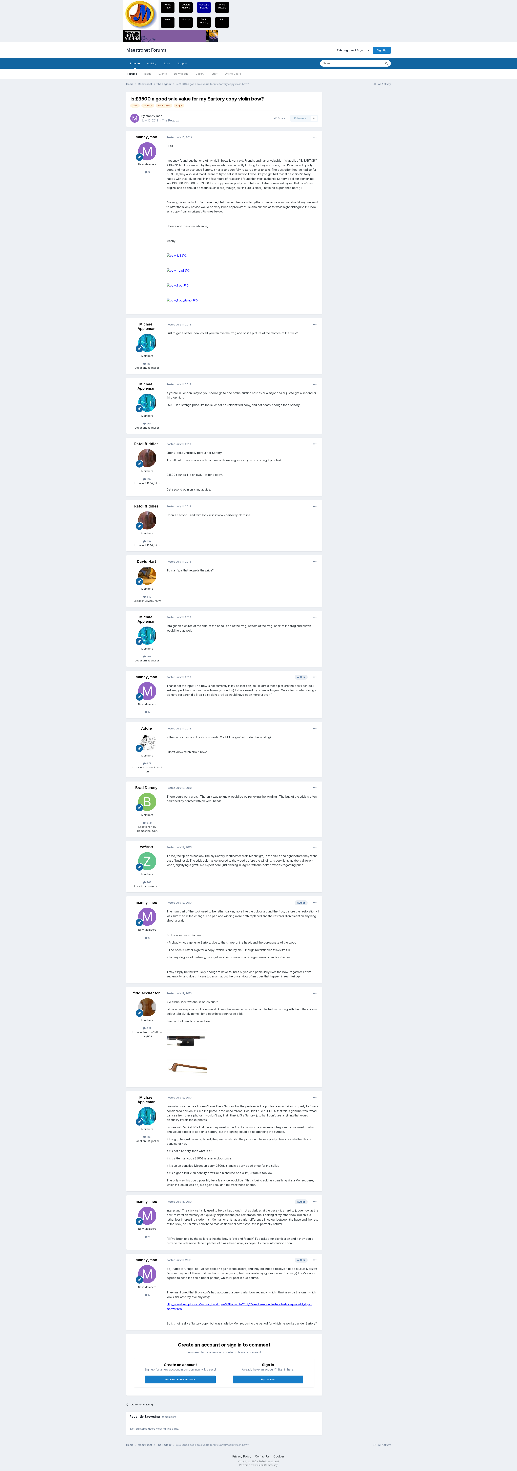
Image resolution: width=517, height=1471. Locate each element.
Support (182, 63)
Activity (151, 63)
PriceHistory (222, 6)
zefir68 (146, 847)
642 (148, 596)
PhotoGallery (204, 21)
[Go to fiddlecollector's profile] (147, 1007)
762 (148, 882)
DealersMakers (186, 6)
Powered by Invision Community (258, 1465)
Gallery (199, 73)
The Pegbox (170, 120)
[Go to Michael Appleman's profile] (147, 343)
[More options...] (315, 137)
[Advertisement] (342, 152)
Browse (135, 63)
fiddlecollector (146, 993)
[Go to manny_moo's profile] (134, 118)
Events (163, 73)
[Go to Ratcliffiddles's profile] (147, 458)
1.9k (148, 479)
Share (281, 118)
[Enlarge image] (177, 255)
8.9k (149, 1028)
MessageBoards (204, 6)
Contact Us (262, 1456)
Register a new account (180, 1379)
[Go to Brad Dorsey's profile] (147, 802)
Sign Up (382, 50)
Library (186, 19)
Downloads (181, 73)
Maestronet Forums (146, 50)
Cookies (279, 1456)
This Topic (370, 63)
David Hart (146, 561)
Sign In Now (268, 1379)
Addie (146, 728)
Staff (215, 73)
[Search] (386, 63)
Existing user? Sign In (352, 50)
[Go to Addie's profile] (147, 742)
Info (222, 19)
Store (166, 63)
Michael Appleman (147, 326)
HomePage (167, 6)
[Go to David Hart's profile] (147, 576)
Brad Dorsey (146, 788)
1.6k (148, 363)
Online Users (233, 73)
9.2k (149, 822)
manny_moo (154, 116)
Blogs (147, 73)
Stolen (167, 19)
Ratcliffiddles (146, 444)
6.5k (149, 763)
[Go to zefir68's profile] (147, 861)
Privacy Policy (241, 1456)
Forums (132, 73)
